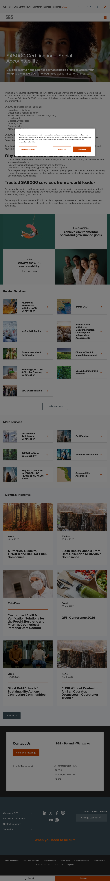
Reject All (62, 149)
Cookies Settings (28, 149)
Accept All (82, 149)
